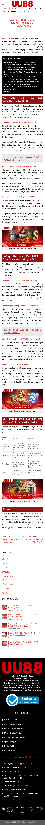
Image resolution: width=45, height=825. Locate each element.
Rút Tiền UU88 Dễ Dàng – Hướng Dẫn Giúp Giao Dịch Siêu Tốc (33, 539)
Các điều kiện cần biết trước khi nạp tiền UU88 (20, 62)
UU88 (4, 9)
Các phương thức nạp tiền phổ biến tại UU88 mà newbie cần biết (21, 88)
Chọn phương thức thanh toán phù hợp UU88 (22, 77)
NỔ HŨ (4, 580)
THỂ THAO (6, 589)
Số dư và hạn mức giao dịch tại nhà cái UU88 (21, 67)
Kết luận (7, 92)
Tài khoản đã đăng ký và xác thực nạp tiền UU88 (22, 65)
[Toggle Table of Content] (38, 59)
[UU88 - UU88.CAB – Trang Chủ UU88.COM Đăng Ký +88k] (22, 4)
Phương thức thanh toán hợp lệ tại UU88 (20, 69)
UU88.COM (27, 764)
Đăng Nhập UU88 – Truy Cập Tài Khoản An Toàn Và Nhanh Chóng (12, 539)
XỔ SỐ (4, 593)
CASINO (5, 564)
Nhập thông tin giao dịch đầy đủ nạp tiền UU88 (22, 79)
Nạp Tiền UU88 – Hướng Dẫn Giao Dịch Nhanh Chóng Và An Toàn (23, 625)
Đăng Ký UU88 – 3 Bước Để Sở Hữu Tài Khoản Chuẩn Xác (23, 643)
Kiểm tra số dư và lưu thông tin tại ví (19, 84)
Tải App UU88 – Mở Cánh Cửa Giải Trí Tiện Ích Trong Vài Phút (24, 607)
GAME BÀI (6, 572)
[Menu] (3, 3)
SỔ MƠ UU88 (7, 585)
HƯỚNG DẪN (13, 9)
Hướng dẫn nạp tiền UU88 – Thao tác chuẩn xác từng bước (22, 73)
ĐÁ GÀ (4, 568)
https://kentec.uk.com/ (20, 786)
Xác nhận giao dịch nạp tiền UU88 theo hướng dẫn (23, 82)
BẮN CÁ (5, 559)
